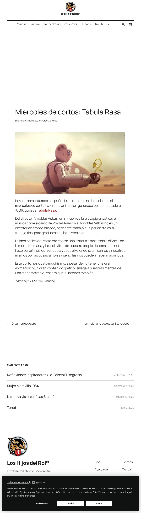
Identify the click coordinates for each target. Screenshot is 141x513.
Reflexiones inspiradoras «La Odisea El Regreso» (45, 375)
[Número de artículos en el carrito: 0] (130, 24)
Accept (99, 503)
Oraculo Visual (50, 120)
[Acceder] (123, 24)
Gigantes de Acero (24, 323)
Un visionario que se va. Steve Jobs (106, 323)
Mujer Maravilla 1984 (23, 386)
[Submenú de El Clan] (91, 24)
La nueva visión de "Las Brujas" (31, 397)
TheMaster (33, 120)
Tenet (11, 408)
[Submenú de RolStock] (108, 24)
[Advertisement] (70, 64)
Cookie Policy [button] (91, 492)
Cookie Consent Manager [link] (18, 482)
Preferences (42, 503)
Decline (70, 503)
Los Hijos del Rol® (70, 13)
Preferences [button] (30, 496)
